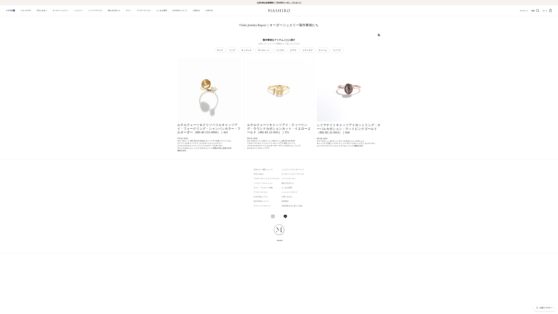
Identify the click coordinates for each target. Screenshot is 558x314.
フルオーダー (217, 145)
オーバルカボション (346, 141)
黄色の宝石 (181, 150)
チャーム (323, 50)
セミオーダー (272, 145)
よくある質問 (161, 10)
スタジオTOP (26, 10)
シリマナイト (337, 143)
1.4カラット (276, 141)
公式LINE (209, 10)
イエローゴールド (254, 143)
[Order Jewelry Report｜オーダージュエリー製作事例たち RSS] (379, 35)
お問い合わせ (287, 197)
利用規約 (285, 201)
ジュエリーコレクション (263, 183)
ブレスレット (264, 50)
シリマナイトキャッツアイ (353, 143)
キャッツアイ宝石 (212, 141)
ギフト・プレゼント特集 (263, 188)
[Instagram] (272, 216)
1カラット (185, 141)
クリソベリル (225, 141)
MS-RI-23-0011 (288, 141)
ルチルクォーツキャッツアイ (258, 148)
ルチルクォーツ (206, 148)
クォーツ (291, 143)
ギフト (128, 10)
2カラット (334, 141)
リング (232, 50)
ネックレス (246, 50)
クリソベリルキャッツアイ (187, 143)
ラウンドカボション (185, 148)
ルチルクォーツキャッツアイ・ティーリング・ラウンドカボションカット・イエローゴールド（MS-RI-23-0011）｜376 (279, 128)
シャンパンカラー (204, 145)
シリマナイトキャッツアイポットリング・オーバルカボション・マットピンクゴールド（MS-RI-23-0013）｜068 (349, 128)
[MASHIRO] (279, 10)
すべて (220, 50)
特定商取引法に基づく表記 (292, 206)
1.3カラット (266, 141)
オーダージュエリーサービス (293, 174)
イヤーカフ (307, 50)
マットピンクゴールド (338, 146)
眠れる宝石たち (114, 10)
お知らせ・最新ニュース (263, 169)
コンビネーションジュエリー (210, 143)
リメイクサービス (95, 10)
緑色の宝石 (217, 148)
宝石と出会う (41, 10)
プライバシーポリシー (262, 206)
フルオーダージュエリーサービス (267, 178)
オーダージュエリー (60, 10)
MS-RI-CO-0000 (197, 141)
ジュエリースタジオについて (293, 169)
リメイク (337, 50)
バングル (280, 50)
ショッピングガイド (289, 192)
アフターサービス (144, 10)
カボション (359, 141)
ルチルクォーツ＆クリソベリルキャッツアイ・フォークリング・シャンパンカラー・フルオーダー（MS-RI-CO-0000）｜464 (208, 128)
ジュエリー (78, 10)
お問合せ (196, 10)
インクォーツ (267, 143)
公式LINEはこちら (261, 197)
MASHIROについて (179, 10)
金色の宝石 (227, 148)
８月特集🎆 (10, 10)
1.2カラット (256, 141)
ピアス (293, 50)
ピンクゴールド (323, 146)
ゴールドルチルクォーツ (186, 145)
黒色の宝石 (358, 146)
